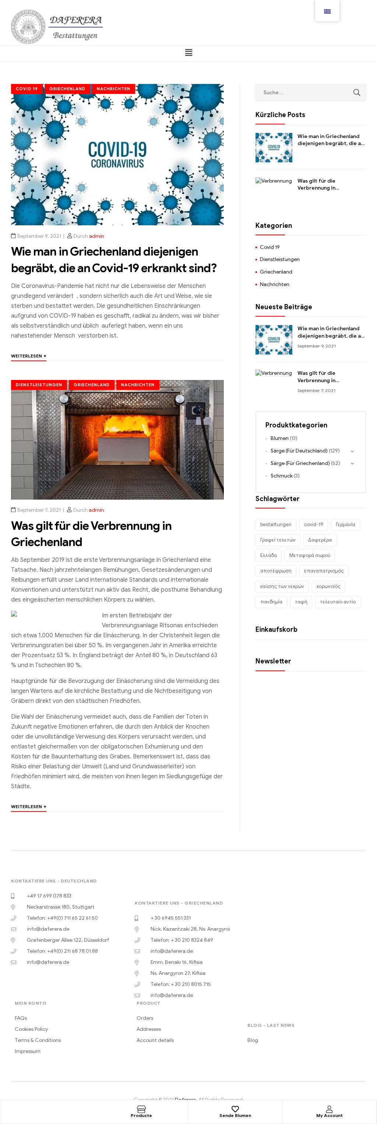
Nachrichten (113, 88)
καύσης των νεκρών (282, 586)
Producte (141, 1115)
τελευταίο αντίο (338, 602)
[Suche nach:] (311, 92)
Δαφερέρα (320, 540)
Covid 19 (27, 88)
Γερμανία (345, 524)
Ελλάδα (268, 555)
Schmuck (282, 476)
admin (96, 236)
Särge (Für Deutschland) (299, 451)
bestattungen (276, 524)
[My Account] (329, 1109)
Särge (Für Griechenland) (300, 463)
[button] (188, 53)
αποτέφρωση (276, 571)
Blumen (280, 438)
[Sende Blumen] (235, 1109)
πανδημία (271, 602)
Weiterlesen (28, 356)
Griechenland (67, 88)
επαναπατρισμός (323, 571)
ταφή (301, 602)
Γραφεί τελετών (278, 540)
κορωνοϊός (328, 586)
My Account (329, 1115)
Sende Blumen (235, 1115)
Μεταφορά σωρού (309, 555)
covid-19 (313, 524)
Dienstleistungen (39, 384)
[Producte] (141, 1109)
